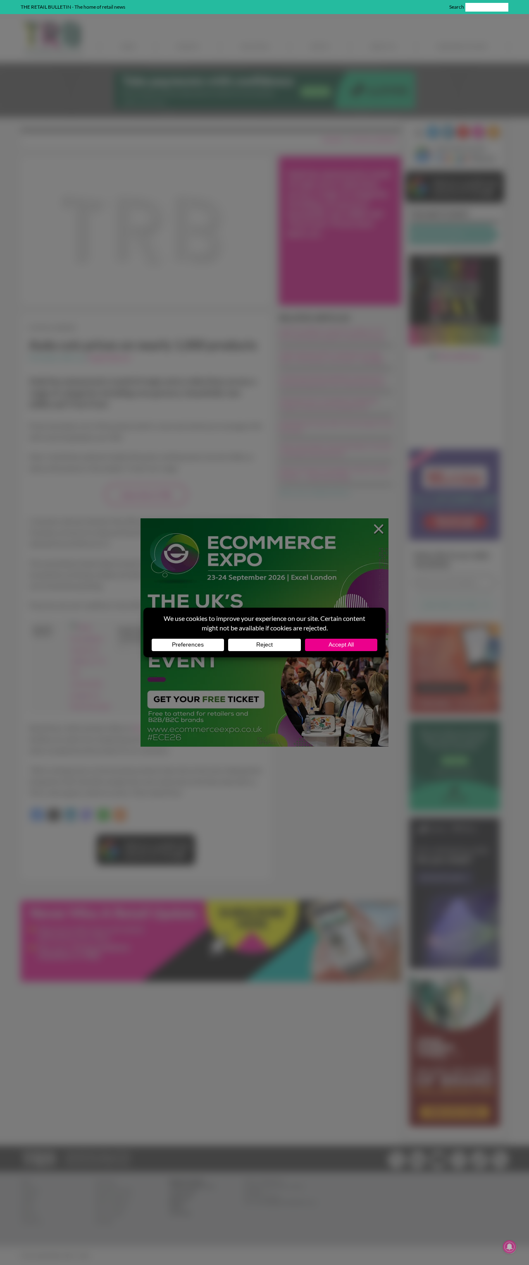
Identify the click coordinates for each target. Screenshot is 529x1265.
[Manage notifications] (509, 1246)
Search (456, 7)
